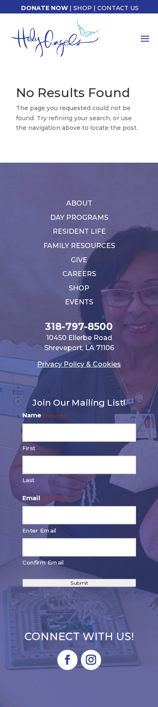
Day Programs (79, 218)
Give (79, 260)
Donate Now (44, 8)
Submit (79, 583)
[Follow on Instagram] (91, 660)
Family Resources (79, 246)
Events (79, 302)
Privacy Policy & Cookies (79, 364)
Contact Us (118, 8)
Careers (79, 274)
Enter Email (39, 530)
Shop (82, 8)
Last (28, 480)
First (28, 447)
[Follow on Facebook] (67, 660)
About (79, 203)
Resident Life (79, 231)
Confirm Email (43, 562)
